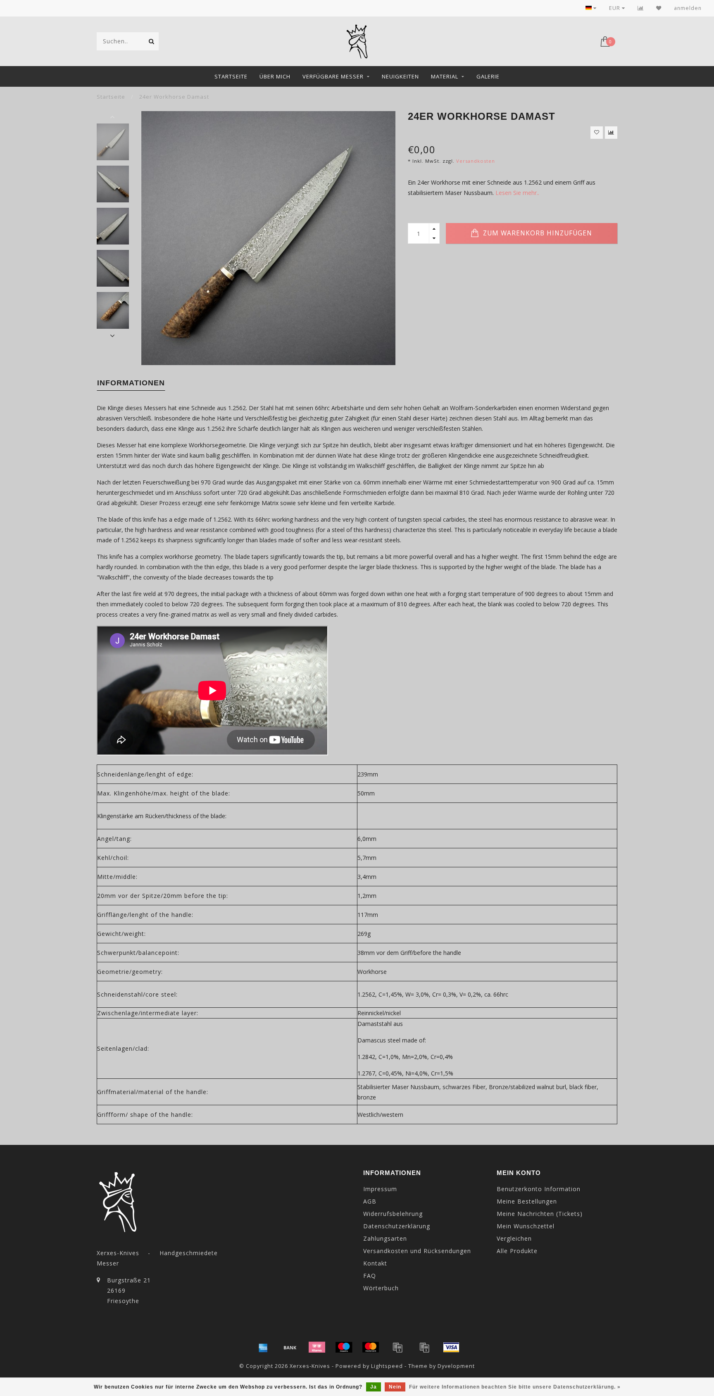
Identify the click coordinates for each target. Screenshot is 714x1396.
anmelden (688, 8)
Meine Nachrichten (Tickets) (540, 1214)
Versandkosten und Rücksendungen (417, 1251)
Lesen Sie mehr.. (517, 193)
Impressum (380, 1189)
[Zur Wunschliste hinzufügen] (596, 132)
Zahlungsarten (385, 1238)
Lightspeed (387, 1366)
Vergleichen (514, 1238)
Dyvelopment (456, 1366)
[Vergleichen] (641, 8)
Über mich (274, 76)
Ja (373, 1387)
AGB (369, 1201)
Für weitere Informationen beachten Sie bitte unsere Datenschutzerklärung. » (515, 1387)
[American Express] (263, 1347)
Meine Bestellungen (527, 1201)
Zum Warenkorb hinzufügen (536, 233)
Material (444, 76)
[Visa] (451, 1347)
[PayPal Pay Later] (424, 1347)
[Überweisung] (290, 1347)
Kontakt (375, 1263)
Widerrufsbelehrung (393, 1214)
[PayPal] (397, 1347)
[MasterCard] (370, 1347)
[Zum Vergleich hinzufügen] (611, 132)
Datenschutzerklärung (396, 1226)
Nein (395, 1387)
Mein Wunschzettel (526, 1226)
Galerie (488, 76)
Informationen (131, 383)
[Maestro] (343, 1347)
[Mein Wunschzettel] (659, 8)
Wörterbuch (381, 1288)
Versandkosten (475, 161)
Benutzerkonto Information (539, 1189)
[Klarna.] (317, 1347)
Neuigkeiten (400, 76)
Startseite (231, 76)
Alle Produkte (517, 1251)
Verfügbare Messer (333, 76)
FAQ (369, 1276)
